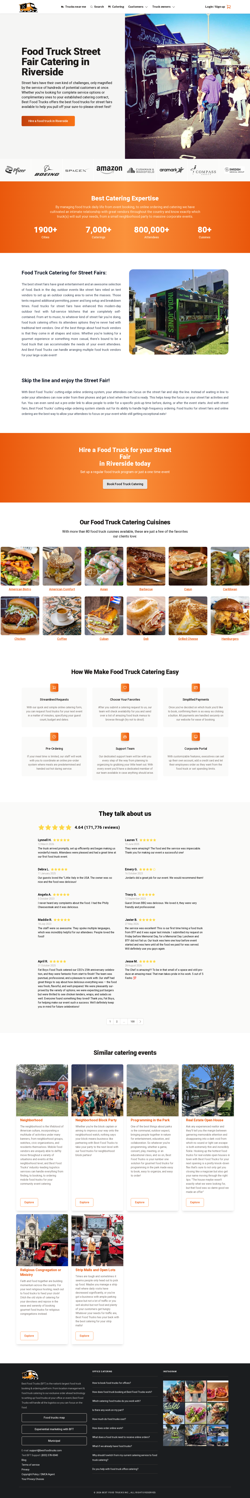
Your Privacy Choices (33, 1479)
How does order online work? (107, 1428)
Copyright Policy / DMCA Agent (38, 1474)
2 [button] (117, 1021)
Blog (24, 1460)
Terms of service (31, 1464)
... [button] (124, 1021)
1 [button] (110, 1021)
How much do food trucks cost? (109, 1419)
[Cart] (228, 6)
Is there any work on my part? (108, 1410)
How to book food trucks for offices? (111, 1383)
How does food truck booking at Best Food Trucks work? (122, 1392)
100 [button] (132, 1021)
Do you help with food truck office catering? (115, 1469)
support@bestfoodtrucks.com (45, 1450)
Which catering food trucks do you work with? (116, 1401)
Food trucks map (54, 1417)
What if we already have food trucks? (112, 1446)
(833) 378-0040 (49, 1455)
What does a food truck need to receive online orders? (121, 1437)
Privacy (25, 1469)
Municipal (54, 1440)
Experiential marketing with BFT (54, 1429)
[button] (140, 1021)
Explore (29, 1202)
